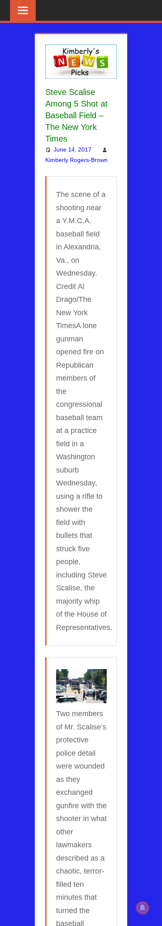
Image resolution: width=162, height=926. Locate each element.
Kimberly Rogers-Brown (76, 160)
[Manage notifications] (142, 907)
